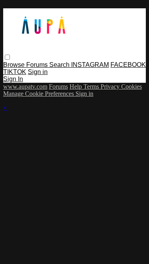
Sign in (38, 71)
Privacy (111, 86)
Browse (14, 64)
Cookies (131, 86)
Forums (37, 64)
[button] (7, 57)
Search (60, 64)
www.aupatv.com (25, 86)
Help (76, 86)
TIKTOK (14, 71)
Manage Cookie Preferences (39, 93)
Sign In (13, 79)
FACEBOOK (128, 64)
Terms (92, 86)
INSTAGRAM (90, 64)
